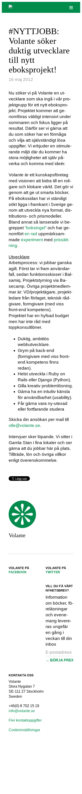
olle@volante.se (24, 425)
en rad (31, 233)
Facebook (18, 572)
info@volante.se (22, 711)
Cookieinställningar (24, 730)
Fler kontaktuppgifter (25, 720)
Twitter (53, 572)
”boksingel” (35, 227)
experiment (32, 239)
